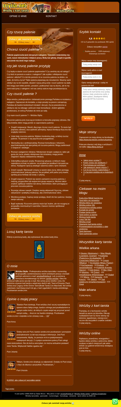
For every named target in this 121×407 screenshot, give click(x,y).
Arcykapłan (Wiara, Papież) (101, 263)
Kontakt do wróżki (86, 210)
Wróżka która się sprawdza (90, 203)
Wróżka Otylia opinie (82, 394)
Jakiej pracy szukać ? (92, 160)
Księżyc (82, 279)
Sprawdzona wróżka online (90, 208)
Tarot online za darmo (88, 215)
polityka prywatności (98, 394)
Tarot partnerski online (88, 234)
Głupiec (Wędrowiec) (89, 253)
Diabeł (111, 275)
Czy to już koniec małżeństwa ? (96, 170)
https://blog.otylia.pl (95, 147)
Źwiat (81, 284)
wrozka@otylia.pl (44, 276)
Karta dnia (83, 198)
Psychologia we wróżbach (94, 165)
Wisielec (85, 272)
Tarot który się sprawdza (89, 200)
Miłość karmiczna (95, 198)
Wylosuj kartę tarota (87, 217)
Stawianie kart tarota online (90, 224)
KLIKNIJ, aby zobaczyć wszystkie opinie (24, 380)
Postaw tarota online (87, 212)
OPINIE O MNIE (18, 16)
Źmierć (97, 272)
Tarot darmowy (85, 231)
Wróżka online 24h (87, 205)
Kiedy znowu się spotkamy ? (95, 163)
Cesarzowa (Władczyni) (89, 261)
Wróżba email (85, 222)
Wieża (86, 277)
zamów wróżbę (52, 279)
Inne (82, 155)
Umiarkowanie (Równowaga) (91, 275)
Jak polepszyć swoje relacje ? (95, 167)
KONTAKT (51, 16)
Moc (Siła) (107, 270)
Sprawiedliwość (86, 268)
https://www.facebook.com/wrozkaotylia (95, 140)
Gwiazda (98, 277)
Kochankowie (87, 265)
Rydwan (100, 265)
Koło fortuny (94, 270)
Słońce (94, 279)
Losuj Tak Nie (85, 219)
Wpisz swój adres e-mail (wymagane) (92, 71)
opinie (105, 47)
